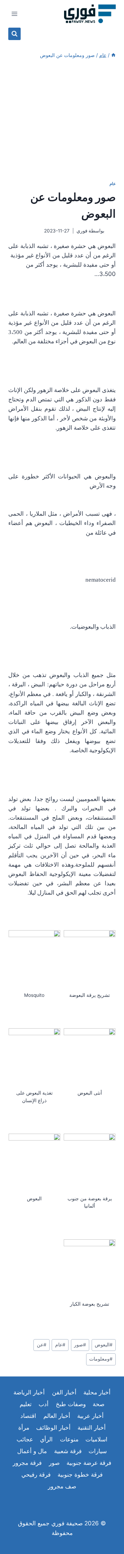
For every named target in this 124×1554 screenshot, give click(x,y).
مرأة (23, 1427)
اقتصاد (28, 1415)
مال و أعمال (32, 1451)
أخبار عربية (90, 1415)
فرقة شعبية (68, 1451)
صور (80, 1344)
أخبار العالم (56, 1415)
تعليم (26, 1404)
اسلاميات (96, 1439)
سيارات (98, 1451)
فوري (81, 230)
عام (113, 183)
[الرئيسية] (113, 55)
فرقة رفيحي (36, 1474)
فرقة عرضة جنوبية (88, 1462)
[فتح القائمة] (14, 13)
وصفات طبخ (71, 1404)
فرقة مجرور (27, 1462)
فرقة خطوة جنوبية (80, 1474)
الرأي (46, 1439)
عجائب (25, 1439)
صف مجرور (62, 1486)
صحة (98, 1404)
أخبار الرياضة (29, 1392)
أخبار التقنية (92, 1427)
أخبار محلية (97, 1392)
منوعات (69, 1439)
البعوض (104, 1344)
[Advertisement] (62, 119)
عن (41, 1344)
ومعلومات (101, 1359)
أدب (44, 1404)
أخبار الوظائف (53, 1427)
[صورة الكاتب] (111, 231)
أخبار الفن (64, 1392)
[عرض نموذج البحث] (14, 34)
